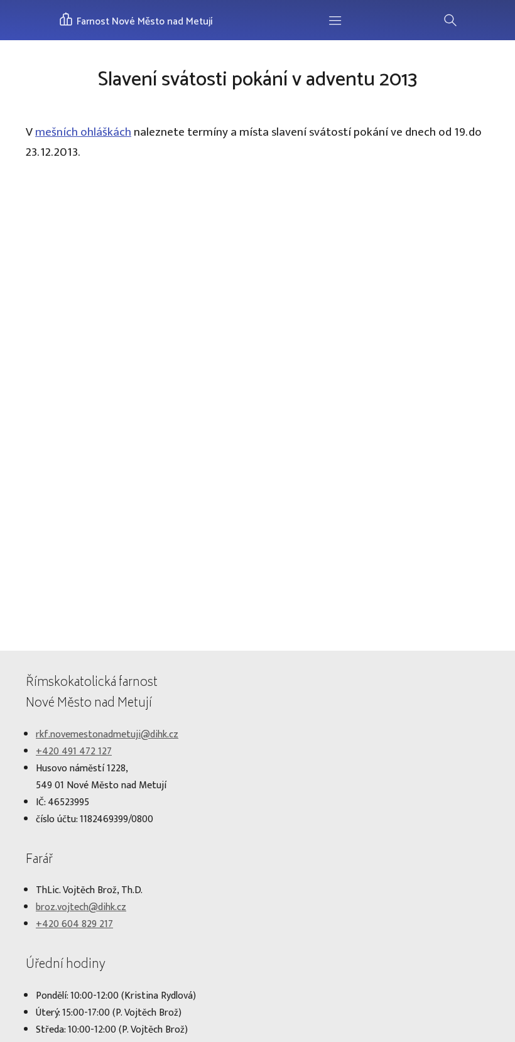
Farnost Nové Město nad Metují (143, 21)
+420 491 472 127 (74, 751)
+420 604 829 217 (74, 924)
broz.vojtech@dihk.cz (81, 907)
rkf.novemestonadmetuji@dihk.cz (107, 734)
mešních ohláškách (83, 132)
